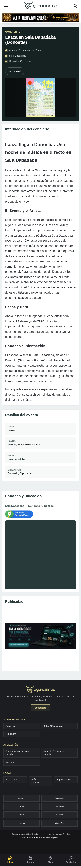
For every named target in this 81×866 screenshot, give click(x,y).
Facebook (21, 798)
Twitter (21, 815)
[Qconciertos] (40, 5)
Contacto (10, 726)
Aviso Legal (11, 779)
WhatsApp (59, 823)
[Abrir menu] (6, 5)
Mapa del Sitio (63, 779)
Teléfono (21, 823)
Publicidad (10, 734)
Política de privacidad (36, 781)
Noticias (9, 762)
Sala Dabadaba (16, 459)
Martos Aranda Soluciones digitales (43, 837)
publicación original (61, 370)
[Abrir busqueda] (75, 5)
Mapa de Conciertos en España (55, 753)
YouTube (60, 806)
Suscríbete (40, 708)
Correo (59, 815)
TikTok (21, 806)
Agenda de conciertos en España (18, 753)
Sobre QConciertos (53, 726)
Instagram (59, 798)
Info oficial (15, 71)
